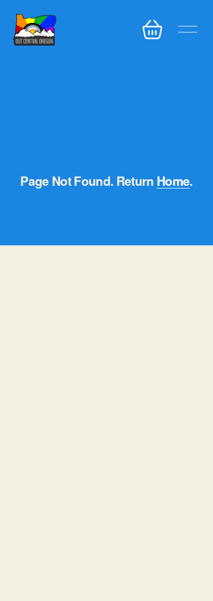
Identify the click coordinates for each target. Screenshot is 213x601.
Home (173, 181)
